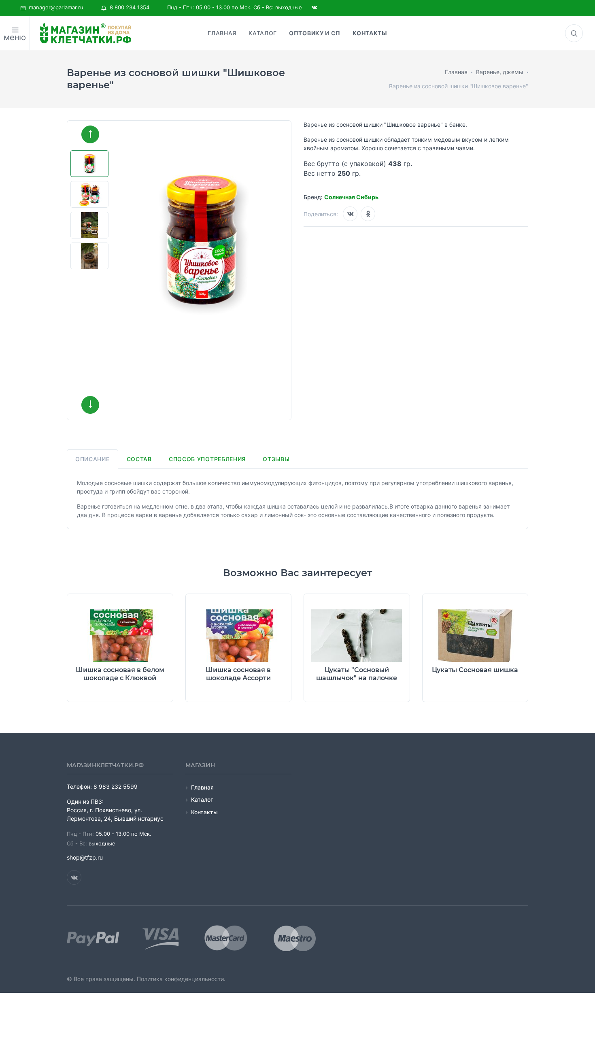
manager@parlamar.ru (54, 7)
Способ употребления (207, 459)
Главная (202, 787)
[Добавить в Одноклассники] (368, 213)
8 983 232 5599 (116, 786)
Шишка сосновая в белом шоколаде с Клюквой (120, 674)
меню (15, 37)
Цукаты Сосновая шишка (475, 670)
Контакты (204, 812)
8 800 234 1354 (127, 7)
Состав (139, 459)
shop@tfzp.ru (85, 857)
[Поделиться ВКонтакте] (350, 213)
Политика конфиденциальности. (181, 978)
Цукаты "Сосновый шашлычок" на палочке (356, 674)
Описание (92, 459)
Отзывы (276, 459)
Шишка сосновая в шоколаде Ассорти (238, 674)
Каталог (202, 799)
